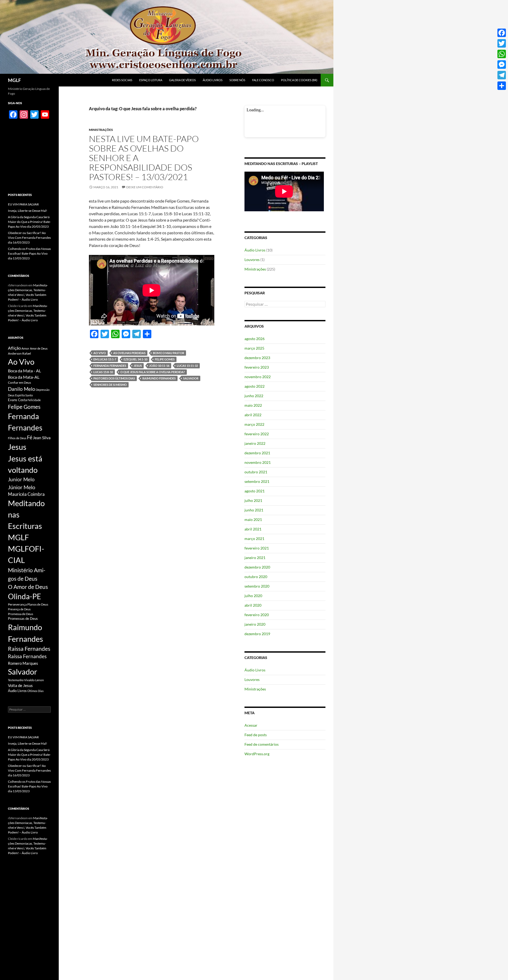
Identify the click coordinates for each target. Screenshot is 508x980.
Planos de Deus (37, 604)
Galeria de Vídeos (182, 80)
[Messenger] (501, 64)
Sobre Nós (237, 80)
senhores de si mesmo (110, 384)
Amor (25, 348)
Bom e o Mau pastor (168, 353)
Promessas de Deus (23, 619)
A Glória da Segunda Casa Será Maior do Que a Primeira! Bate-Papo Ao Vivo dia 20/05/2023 (29, 221)
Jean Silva (42, 437)
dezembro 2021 (257, 453)
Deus (11, 395)
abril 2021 (252, 529)
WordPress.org (256, 754)
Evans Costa (17, 400)
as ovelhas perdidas (129, 353)
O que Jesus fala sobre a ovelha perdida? (152, 372)
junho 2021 (253, 510)
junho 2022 (253, 395)
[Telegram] (501, 75)
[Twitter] (501, 43)
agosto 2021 (254, 491)
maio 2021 (253, 519)
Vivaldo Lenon (34, 680)
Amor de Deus (39, 348)
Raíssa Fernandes (27, 656)
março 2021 (254, 538)
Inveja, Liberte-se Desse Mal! (27, 211)
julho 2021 (253, 500)
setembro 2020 (256, 586)
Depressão (42, 389)
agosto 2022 (254, 386)
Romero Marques (23, 663)
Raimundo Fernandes (159, 378)
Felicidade (34, 400)
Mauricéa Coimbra (26, 494)
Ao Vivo (99, 353)
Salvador (190, 378)
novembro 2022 (257, 376)
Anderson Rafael (19, 353)
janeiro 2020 (254, 624)
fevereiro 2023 (256, 367)
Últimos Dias (35, 691)
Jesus (138, 365)
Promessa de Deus (20, 614)
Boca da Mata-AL (23, 376)
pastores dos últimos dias (114, 378)
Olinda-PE (24, 596)
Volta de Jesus (20, 685)
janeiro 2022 (254, 443)
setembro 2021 (256, 481)
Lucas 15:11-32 (187, 365)
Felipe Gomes (165, 359)
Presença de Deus (19, 609)
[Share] (501, 85)
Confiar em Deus (19, 382)
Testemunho (16, 680)
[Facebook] (501, 33)
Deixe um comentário (144, 187)
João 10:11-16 (159, 365)
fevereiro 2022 (256, 434)
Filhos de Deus (17, 438)
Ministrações (101, 130)
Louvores (252, 259)
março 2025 (254, 348)
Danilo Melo (21, 389)
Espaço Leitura (150, 80)
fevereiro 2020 (256, 614)
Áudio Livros (213, 80)
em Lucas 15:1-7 (104, 359)
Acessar (250, 725)
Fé (29, 437)
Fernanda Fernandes (109, 365)
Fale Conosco (263, 80)
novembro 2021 (257, 462)
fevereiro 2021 (256, 548)
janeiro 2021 (254, 557)
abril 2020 (252, 605)
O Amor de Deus (28, 586)
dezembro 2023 (257, 357)
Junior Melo (21, 479)
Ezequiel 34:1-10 (135, 359)
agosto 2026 (254, 338)
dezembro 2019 (257, 633)
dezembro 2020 (257, 567)
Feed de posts (255, 734)
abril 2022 (252, 415)
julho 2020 (253, 595)
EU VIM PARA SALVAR (23, 204)
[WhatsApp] (501, 54)
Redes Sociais (122, 80)
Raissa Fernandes (29, 648)
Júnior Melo (21, 487)
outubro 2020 (255, 576)
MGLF (14, 80)
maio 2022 (253, 405)
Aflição (14, 347)
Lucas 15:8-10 (103, 372)
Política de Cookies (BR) (299, 80)
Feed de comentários (261, 744)
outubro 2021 (255, 472)
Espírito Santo (24, 395)
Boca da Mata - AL (24, 370)
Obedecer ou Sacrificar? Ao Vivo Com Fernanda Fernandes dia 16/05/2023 (29, 237)
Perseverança (17, 604)
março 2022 (254, 424)
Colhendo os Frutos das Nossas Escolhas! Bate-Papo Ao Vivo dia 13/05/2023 (29, 253)
